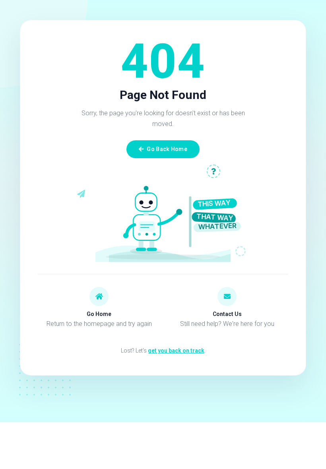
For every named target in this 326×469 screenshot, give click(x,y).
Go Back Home (167, 149)
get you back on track (176, 350)
